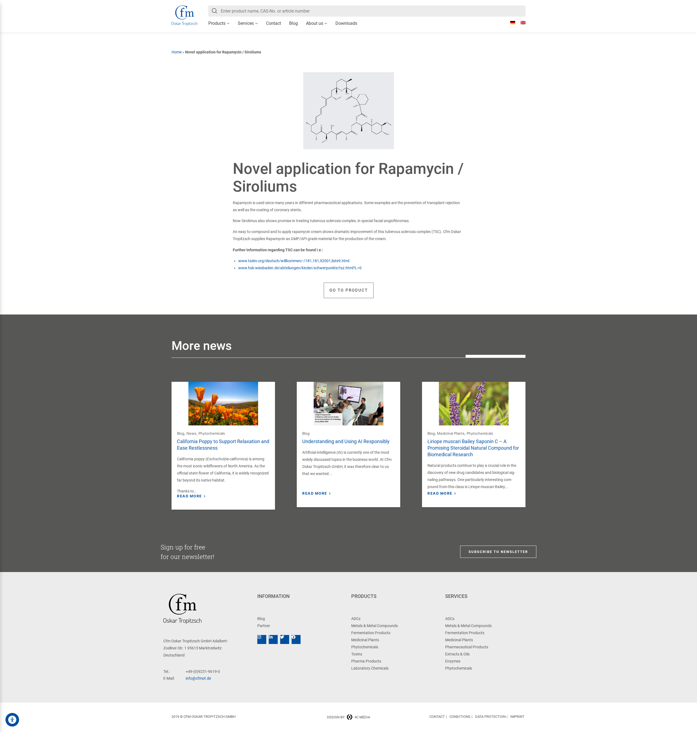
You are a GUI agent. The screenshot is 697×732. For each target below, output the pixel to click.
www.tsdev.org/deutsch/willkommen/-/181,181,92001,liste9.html (294, 261)
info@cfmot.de (198, 678)
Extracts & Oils (457, 654)
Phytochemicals (211, 433)
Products (216, 23)
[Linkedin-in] (273, 639)
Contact (273, 23)
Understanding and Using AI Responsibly (346, 441)
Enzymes (452, 661)
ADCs (355, 618)
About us (314, 23)
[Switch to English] (520, 22)
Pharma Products (366, 661)
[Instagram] (261, 639)
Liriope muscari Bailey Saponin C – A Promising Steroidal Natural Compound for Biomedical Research (473, 447)
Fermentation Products (370, 633)
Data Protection (490, 717)
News (191, 433)
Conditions (460, 717)
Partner (263, 626)
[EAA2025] (12, 720)
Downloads (346, 23)
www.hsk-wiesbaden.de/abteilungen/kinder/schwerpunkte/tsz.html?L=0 (300, 268)
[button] (349, 290)
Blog (293, 23)
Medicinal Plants (450, 433)
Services (246, 23)
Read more (189, 496)
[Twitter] (284, 639)
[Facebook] (296, 639)
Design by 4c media (348, 717)
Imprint (517, 717)
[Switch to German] (510, 22)
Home (177, 52)
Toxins (356, 654)
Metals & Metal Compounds (374, 626)
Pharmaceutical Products (466, 647)
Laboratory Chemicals (370, 668)
